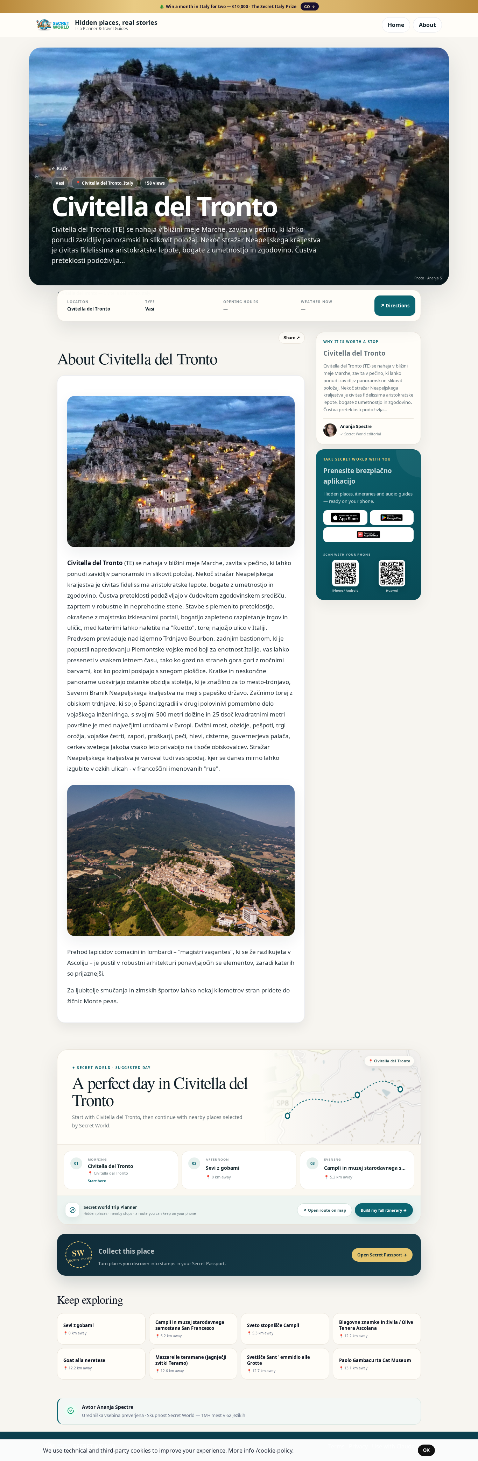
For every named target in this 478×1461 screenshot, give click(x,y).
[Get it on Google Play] (392, 517)
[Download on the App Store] (345, 517)
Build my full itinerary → (384, 1210)
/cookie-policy (274, 1450)
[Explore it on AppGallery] (368, 534)
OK (426, 1450)
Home (396, 25)
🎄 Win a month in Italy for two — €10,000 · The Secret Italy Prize (237, 6)
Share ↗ (291, 337)
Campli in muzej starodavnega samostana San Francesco (392, 1167)
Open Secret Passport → (382, 1255)
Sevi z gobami (222, 1167)
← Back (59, 168)
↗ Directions (394, 305)
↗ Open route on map (324, 1210)
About (427, 25)
